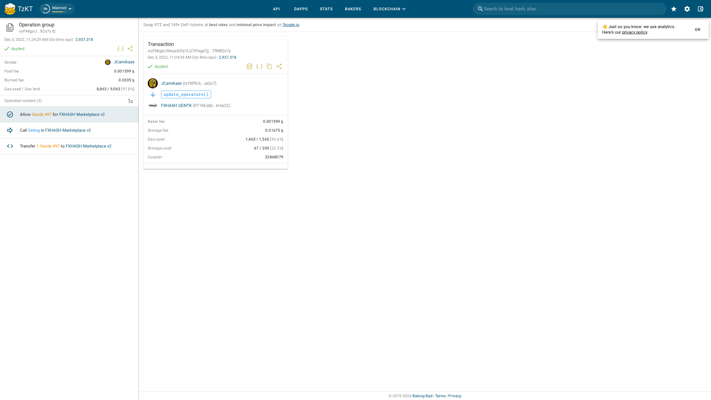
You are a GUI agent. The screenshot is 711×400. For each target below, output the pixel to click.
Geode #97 (42, 114)
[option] (69, 114)
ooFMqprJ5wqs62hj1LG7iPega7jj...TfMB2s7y (189, 50)
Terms (440, 396)
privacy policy (634, 32)
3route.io (291, 24)
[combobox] (570, 9)
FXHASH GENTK (195, 105)
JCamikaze (188, 83)
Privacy (454, 396)
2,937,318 (227, 57)
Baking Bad (422, 396)
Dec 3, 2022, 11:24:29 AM (182, 57)
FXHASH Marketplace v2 (82, 114)
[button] (56, 8)
